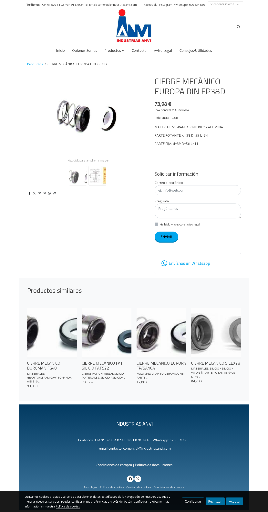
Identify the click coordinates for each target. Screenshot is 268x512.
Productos (35, 64)
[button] (114, 50)
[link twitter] (137, 478)
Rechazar (215, 501)
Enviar (166, 236)
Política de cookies (112, 487)
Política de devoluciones (153, 465)
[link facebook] (130, 478)
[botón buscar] (238, 27)
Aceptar (235, 501)
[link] (134, 26)
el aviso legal (191, 224)
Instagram (165, 4)
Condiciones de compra (114, 465)
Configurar (193, 501)
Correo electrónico (169, 182)
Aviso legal (90, 487)
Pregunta (162, 201)
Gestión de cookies (138, 487)
